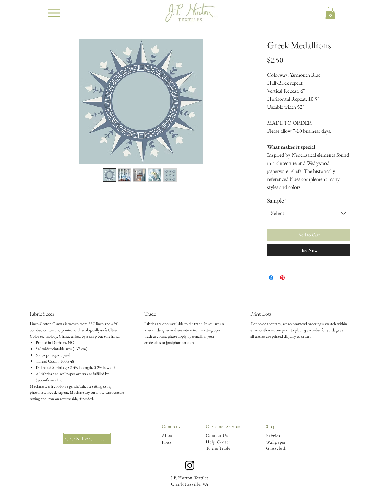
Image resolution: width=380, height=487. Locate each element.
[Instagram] (189, 465)
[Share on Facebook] (271, 277)
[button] (330, 13)
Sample (277, 200)
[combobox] (308, 213)
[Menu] (54, 13)
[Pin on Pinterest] (282, 277)
